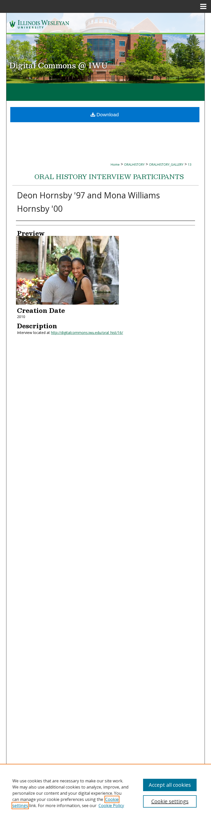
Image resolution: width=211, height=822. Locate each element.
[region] (105, 793)
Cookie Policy (111, 805)
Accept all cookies (170, 784)
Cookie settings (170, 801)
